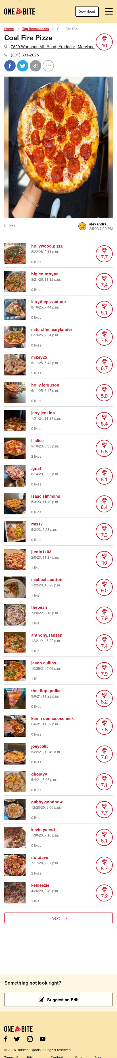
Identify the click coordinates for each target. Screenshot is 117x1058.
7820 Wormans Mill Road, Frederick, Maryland (53, 46)
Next (55, 918)
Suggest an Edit (63, 999)
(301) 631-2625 (25, 55)
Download (86, 11)
